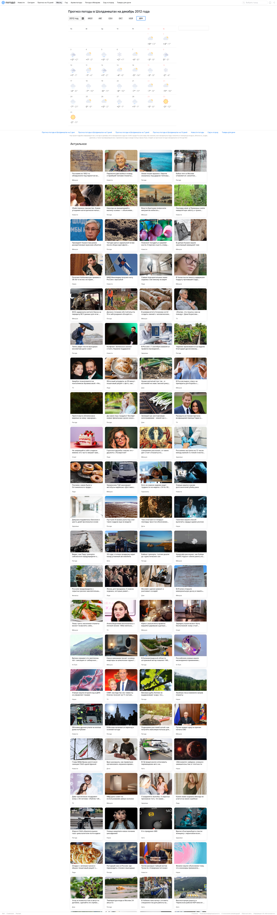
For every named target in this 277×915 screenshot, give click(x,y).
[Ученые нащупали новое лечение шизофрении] (121, 824)
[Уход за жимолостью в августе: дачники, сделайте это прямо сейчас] (86, 893)
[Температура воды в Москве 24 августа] (121, 893)
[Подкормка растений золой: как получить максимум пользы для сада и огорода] (156, 720)
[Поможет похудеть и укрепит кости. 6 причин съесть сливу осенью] (156, 235)
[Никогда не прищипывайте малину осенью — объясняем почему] (121, 201)
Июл (90, 18)
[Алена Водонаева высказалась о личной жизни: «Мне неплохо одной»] (121, 616)
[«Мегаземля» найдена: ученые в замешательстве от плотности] (190, 754)
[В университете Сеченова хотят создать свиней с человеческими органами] (156, 304)
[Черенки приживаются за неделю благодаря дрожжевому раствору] (190, 339)
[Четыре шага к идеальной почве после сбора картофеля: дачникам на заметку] (121, 235)
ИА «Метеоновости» (268, 913)
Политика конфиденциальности (210, 913)
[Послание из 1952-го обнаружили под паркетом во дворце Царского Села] (86, 166)
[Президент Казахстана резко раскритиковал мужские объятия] (86, 235)
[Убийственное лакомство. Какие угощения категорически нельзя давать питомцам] (86, 201)
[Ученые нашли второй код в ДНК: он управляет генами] (86, 685)
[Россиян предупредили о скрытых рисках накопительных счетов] (86, 581)
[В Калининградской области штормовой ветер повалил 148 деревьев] (156, 651)
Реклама (18, 913)
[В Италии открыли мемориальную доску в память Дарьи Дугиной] (190, 581)
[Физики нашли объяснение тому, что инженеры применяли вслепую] (190, 858)
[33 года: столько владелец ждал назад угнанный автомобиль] (121, 547)
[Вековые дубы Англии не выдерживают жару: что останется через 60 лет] (156, 685)
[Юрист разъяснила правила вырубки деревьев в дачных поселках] (156, 616)
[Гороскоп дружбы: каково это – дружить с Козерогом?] (121, 443)
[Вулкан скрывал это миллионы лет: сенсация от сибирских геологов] (86, 651)
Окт (121, 18)
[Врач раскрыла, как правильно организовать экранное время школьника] (121, 754)
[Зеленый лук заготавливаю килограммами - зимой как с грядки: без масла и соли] (156, 408)
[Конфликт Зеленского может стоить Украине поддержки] (121, 339)
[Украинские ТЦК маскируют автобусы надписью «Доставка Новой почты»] (121, 477)
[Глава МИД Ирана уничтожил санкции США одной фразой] (86, 754)
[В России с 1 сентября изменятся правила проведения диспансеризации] (156, 339)
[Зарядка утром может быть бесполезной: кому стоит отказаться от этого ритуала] (190, 616)
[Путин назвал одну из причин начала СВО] (190, 720)
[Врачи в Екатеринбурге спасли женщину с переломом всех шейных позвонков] (190, 824)
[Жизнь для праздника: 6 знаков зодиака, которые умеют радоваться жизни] (121, 581)
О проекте (195, 913)
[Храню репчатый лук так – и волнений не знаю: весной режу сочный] (156, 374)
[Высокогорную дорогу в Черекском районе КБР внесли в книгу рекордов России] (190, 893)
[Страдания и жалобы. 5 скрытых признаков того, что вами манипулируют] (156, 789)
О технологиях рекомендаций (230, 913)
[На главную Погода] (10, 2)
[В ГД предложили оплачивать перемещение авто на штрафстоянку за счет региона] (156, 754)
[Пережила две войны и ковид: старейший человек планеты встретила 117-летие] (121, 166)
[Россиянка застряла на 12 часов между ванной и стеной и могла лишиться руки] (190, 443)
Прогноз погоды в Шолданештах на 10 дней (170, 132)
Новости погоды (197, 132)
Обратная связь (247, 913)
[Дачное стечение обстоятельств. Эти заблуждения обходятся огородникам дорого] (121, 304)
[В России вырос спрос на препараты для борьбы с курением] (190, 374)
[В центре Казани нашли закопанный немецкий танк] (190, 235)
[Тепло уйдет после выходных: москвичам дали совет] (86, 339)
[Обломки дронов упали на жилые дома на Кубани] (86, 720)
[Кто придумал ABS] (156, 824)
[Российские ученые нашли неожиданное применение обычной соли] (190, 651)
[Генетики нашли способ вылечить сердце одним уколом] (190, 512)
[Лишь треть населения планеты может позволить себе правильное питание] (86, 616)
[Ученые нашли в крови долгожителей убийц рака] (190, 477)
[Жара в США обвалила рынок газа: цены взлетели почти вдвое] (86, 824)
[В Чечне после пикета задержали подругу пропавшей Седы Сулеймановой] (190, 270)
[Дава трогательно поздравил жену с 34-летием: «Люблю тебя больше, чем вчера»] (86, 789)
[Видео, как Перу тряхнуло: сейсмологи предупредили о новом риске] (86, 547)
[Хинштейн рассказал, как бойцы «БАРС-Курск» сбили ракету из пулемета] (190, 547)
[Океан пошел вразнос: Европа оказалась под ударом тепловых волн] (156, 166)
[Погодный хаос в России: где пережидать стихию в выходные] (121, 858)
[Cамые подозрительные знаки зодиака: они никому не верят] (156, 270)
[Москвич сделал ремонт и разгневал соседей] (156, 581)
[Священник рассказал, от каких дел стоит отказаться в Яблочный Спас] (156, 443)
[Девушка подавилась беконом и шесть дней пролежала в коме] (86, 512)
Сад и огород (213, 132)
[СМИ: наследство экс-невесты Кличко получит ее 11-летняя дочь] (121, 685)
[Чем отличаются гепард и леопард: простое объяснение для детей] (156, 512)
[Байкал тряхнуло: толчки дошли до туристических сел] (156, 547)
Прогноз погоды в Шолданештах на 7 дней (132, 132)
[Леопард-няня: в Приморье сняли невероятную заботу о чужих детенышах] (190, 201)
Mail (3, 913)
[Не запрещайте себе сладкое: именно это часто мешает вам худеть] (86, 443)
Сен (110, 18)
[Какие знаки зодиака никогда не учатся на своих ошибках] (190, 789)
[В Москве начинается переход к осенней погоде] (121, 720)
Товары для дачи (228, 132)
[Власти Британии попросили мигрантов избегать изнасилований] (156, 201)
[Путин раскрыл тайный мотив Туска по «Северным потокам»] (156, 858)
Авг (100, 18)
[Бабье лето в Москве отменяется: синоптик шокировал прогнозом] (190, 166)
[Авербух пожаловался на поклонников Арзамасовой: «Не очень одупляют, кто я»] (86, 374)
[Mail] (3, 2)
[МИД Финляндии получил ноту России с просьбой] (121, 270)
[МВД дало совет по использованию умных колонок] (121, 789)
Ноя (131, 18)
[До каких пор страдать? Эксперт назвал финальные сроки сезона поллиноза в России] (121, 408)
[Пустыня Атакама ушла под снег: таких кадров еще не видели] (121, 512)
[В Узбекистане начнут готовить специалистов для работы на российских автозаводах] (156, 893)
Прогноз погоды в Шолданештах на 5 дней (95, 132)
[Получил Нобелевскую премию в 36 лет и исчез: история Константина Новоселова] (86, 270)
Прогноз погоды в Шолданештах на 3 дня (58, 132)
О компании (10, 913)
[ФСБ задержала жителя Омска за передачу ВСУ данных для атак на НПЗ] (86, 304)
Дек (141, 18)
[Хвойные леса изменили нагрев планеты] (190, 685)
